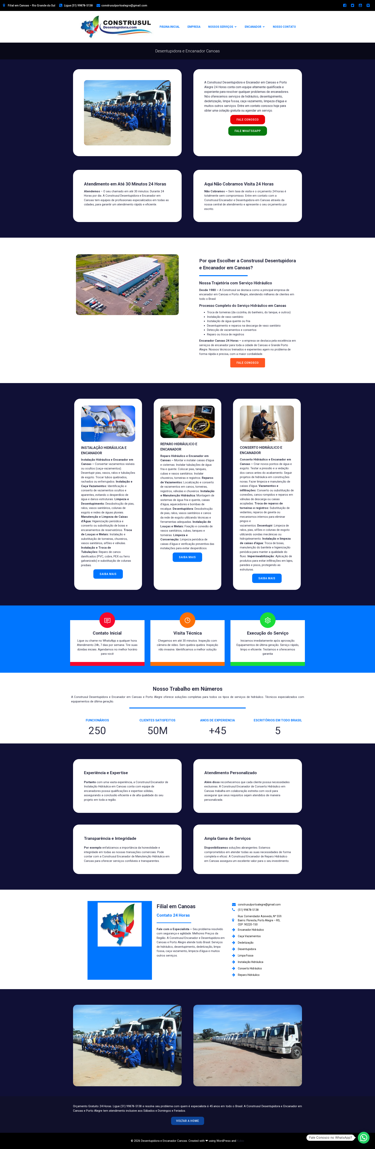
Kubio (240, 1141)
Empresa (194, 26)
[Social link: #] (345, 5)
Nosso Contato (284, 26)
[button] (364, 1138)
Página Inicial (170, 26)
